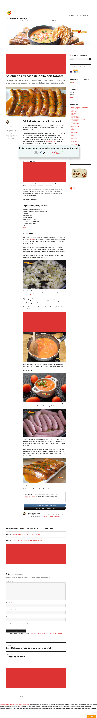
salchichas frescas (10, 138)
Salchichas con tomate (11, 135)
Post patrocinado (10, 130)
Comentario (10, 581)
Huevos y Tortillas (75, 126)
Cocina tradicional (14, 128)
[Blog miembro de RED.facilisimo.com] (80, 159)
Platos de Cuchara (75, 138)
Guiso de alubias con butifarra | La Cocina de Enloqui (26, 534)
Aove (24, 227)
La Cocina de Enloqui (16, 18)
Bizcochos (73, 111)
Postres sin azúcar (75, 141)
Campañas (73, 113)
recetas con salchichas (43, 485)
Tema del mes (87, 15)
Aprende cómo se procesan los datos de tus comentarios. (46, 633)
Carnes (7, 128)
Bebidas (72, 110)
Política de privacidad (16, 704)
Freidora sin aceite (75, 125)
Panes (72, 135)
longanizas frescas (10, 133)
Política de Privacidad (21, 697)
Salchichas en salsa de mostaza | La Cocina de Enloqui (27, 540)
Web (7, 616)
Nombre (9, 602)
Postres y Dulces (74, 143)
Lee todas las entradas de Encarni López (51, 516)
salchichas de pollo (10, 136)
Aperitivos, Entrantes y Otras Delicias (79, 107)
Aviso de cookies (4, 704)
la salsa (32, 239)
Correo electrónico (12, 609)
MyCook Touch (74, 132)
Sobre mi (71, 15)
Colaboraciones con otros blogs (78, 119)
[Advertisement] (36, 64)
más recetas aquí (50, 141)
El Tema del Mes (74, 120)
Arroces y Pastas (74, 108)
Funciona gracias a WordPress (34, 697)
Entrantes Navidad (75, 123)
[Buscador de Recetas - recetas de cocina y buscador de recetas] (80, 188)
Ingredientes (74, 128)
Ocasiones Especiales (75, 134)
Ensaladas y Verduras (76, 122)
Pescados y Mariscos (75, 137)
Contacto (78, 15)
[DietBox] (80, 82)
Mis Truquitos (74, 131)
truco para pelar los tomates (31, 295)
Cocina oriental (74, 116)
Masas (72, 129)
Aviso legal (26, 704)
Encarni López (9, 124)
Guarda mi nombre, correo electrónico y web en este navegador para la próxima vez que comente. (29, 624)
